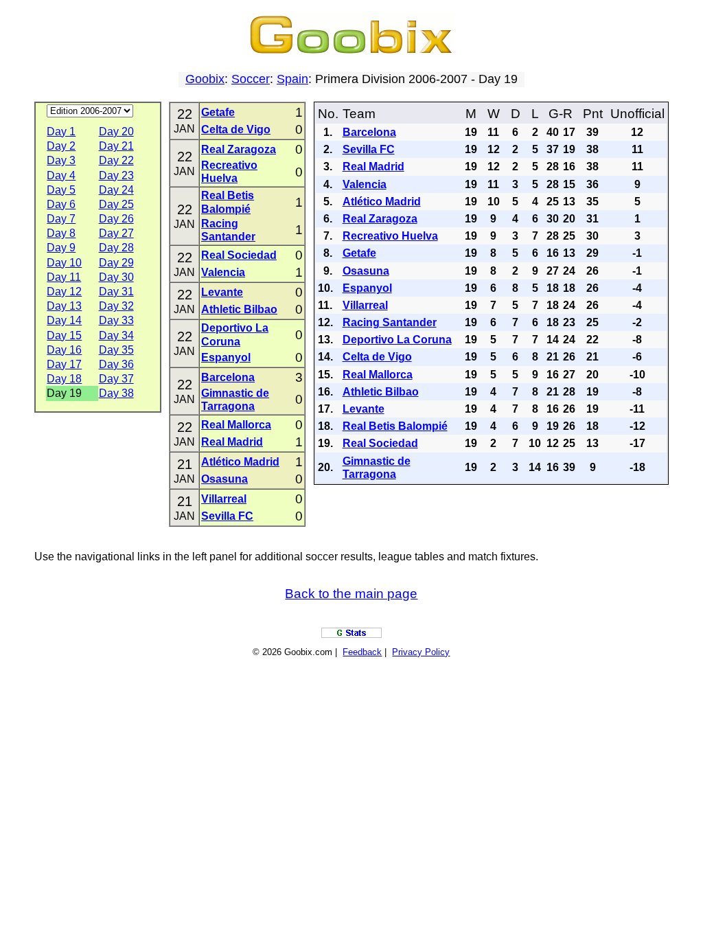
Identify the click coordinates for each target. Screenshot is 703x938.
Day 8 (61, 233)
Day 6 (61, 204)
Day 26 (116, 219)
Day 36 (116, 364)
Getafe (218, 112)
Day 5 (61, 190)
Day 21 (116, 146)
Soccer (250, 79)
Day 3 (61, 160)
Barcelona (228, 377)
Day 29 (116, 262)
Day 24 (116, 190)
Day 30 (116, 277)
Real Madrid (232, 442)
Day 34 (116, 335)
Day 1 (61, 131)
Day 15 (64, 335)
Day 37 (116, 379)
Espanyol (226, 357)
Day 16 (64, 350)
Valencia (223, 272)
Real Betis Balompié (395, 426)
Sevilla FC (227, 516)
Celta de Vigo (235, 129)
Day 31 (116, 291)
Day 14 (64, 320)
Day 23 (116, 175)
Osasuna (224, 479)
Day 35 (116, 350)
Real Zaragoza (238, 149)
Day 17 (64, 364)
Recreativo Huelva (390, 236)
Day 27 (116, 233)
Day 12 (64, 291)
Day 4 (61, 175)
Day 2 (61, 146)
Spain (292, 79)
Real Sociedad (239, 255)
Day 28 (116, 247)
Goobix (204, 79)
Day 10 (64, 262)
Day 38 (116, 393)
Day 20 (116, 131)
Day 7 (61, 219)
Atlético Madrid (240, 462)
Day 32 (116, 306)
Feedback (362, 652)
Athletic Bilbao (239, 309)
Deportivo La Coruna (397, 339)
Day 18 (64, 379)
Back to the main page (351, 593)
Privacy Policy (421, 652)
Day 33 (116, 320)
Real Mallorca (236, 425)
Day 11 (64, 277)
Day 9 (61, 247)
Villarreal (223, 499)
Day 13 (64, 306)
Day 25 (116, 204)
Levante (222, 292)
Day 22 (116, 160)
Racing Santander (390, 322)
